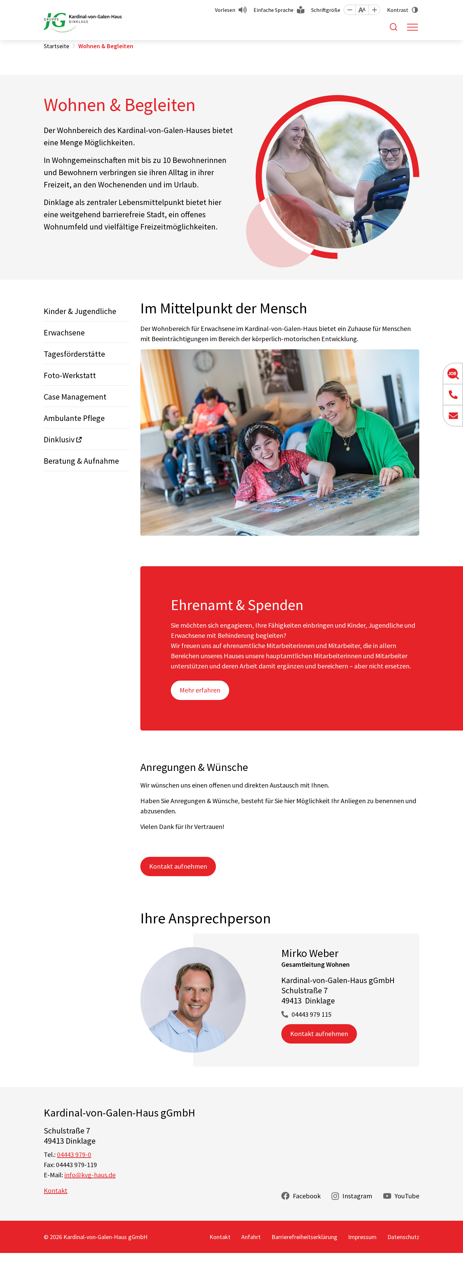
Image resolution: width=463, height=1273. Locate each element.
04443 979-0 (74, 1154)
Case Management (75, 396)
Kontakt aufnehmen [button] (178, 866)
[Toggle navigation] (412, 27)
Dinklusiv (59, 439)
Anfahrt (251, 1237)
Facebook (307, 1196)
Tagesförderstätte (74, 354)
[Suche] (393, 27)
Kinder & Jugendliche (80, 311)
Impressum (362, 1237)
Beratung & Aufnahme (81, 461)
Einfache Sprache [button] (274, 9)
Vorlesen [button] (225, 9)
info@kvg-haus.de (90, 1174)
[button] (349, 10)
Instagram (357, 1196)
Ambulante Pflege (74, 418)
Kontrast (397, 9)
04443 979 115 (311, 1014)
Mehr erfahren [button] (200, 690)
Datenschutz (403, 1237)
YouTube (407, 1196)
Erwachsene (64, 332)
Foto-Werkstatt (70, 375)
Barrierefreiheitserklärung (304, 1237)
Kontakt (55, 1190)
